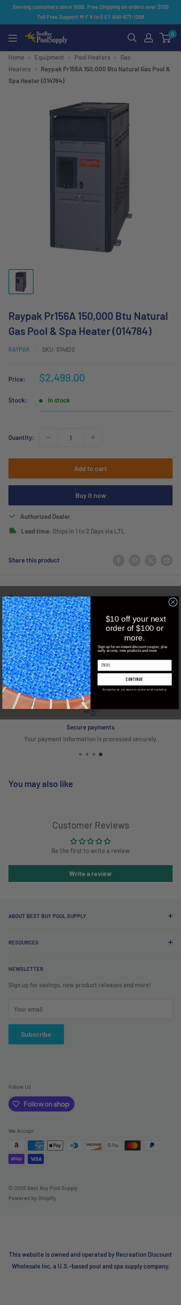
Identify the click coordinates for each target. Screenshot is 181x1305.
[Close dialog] (173, 602)
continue (134, 679)
